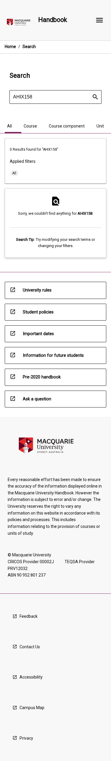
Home (10, 46)
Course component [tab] (67, 126)
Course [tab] (30, 126)
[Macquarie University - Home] (18, 23)
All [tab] (9, 126)
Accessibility (31, 677)
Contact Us (30, 646)
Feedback (29, 616)
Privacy (26, 738)
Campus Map (32, 707)
